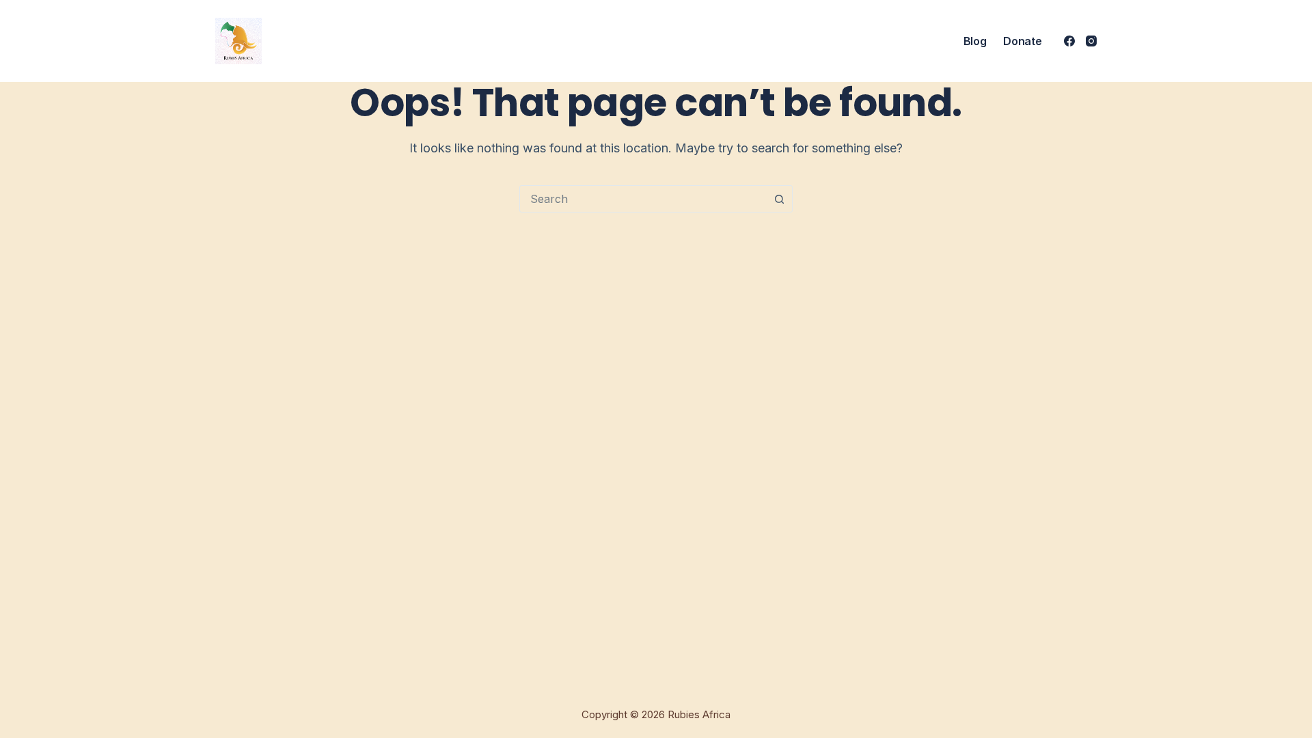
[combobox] (643, 199)
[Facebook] (1069, 41)
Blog (975, 41)
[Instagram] (1091, 41)
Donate (1022, 41)
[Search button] (779, 199)
